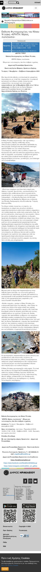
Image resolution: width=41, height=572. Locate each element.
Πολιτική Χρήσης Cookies (9, 565)
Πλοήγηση (7, 538)
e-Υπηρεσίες (30, 492)
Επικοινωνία (7, 526)
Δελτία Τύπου (19, 489)
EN (5, 2)
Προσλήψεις (19, 493)
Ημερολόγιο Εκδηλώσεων (22, 20)
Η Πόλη (29, 495)
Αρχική (7, 20)
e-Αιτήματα (30, 493)
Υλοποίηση (23, 530)
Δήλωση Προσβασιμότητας (9, 535)
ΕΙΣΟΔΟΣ (37, 2)
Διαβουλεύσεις (20, 495)
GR (1, 2)
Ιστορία (29, 496)
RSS (4, 546)
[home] (13, 8)
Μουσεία (29, 499)
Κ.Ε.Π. (28, 489)
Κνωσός (29, 497)
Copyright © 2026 (25, 526)
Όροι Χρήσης (7, 530)
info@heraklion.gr (10, 495)
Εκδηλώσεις (19, 496)
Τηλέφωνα (30, 490)
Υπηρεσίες (18, 499)
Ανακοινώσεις (19, 490)
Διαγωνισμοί (19, 492)
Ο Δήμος (18, 497)
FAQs (5, 542)
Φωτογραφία (9, 22)
